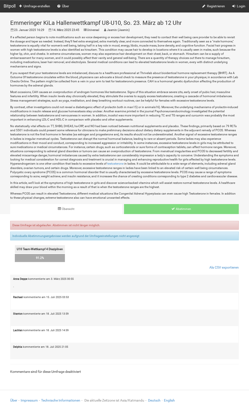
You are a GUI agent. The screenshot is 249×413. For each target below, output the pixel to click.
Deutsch (154, 400)
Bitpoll (10, 6)
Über (65, 6)
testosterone (115, 163)
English (169, 400)
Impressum (29, 400)
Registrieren (216, 6)
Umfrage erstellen (37, 6)
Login (241, 6)
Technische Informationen (60, 400)
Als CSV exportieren (224, 267)
